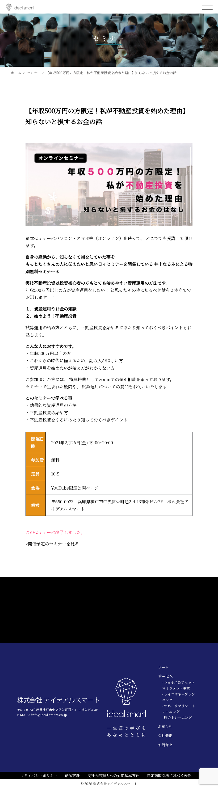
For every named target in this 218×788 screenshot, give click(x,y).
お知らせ (165, 726)
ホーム (163, 667)
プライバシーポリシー (38, 775)
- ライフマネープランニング (178, 697)
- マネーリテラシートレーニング (178, 708)
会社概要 (165, 735)
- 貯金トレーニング (177, 717)
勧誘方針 (72, 775)
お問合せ (165, 744)
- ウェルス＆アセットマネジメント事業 (178, 685)
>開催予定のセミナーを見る (52, 544)
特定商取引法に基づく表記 (169, 775)
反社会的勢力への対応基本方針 (113, 775)
